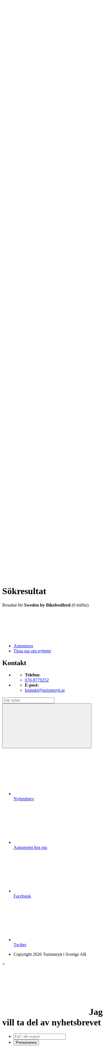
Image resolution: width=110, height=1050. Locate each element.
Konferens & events (42, 135)
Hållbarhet (34, 221)
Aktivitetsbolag (38, 115)
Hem (18, 104)
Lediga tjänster (38, 176)
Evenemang (35, 206)
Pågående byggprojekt (45, 237)
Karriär (20, 165)
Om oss (20, 34)
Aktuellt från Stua (40, 267)
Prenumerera (26, 1042)
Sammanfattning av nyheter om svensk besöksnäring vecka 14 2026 (59, 544)
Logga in (22, 384)
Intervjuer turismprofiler (46, 227)
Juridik (31, 298)
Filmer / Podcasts (40, 216)
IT (27, 293)
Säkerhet (32, 339)
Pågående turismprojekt (46, 242)
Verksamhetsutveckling (45, 354)
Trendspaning (37, 257)
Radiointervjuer (38, 247)
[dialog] (55, 1003)
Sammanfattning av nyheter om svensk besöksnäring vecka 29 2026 (59, 462)
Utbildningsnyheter (42, 186)
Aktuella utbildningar (44, 171)
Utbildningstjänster (41, 349)
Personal (32, 328)
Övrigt (30, 359)
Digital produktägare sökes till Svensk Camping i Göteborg (58, 534)
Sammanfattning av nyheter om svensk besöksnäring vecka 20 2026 (59, 513)
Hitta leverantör (27, 272)
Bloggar (32, 196)
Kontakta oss (25, 29)
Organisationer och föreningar (51, 333)
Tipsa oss (22, 19)
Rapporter (34, 252)
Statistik (32, 262)
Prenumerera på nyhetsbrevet (41, 563)
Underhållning (37, 344)
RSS (18, 556)
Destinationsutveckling (34, 160)
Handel (31, 130)
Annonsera (23, 24)
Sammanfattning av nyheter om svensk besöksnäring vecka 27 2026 (59, 493)
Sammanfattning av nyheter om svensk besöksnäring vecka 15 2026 (59, 524)
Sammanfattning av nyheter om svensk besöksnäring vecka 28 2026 (59, 483)
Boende (32, 120)
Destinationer (37, 125)
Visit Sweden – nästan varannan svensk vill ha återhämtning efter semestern (66, 412)
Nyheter (21, 109)
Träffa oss (22, 39)
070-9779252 (37, 680)
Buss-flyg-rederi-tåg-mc (46, 155)
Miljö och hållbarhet (43, 323)
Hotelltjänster (37, 288)
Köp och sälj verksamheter (48, 303)
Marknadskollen (28, 191)
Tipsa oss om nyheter (32, 650)
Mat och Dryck (38, 140)
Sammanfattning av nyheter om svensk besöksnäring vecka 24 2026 (59, 503)
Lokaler (32, 308)
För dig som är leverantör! (48, 364)
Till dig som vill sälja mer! (48, 369)
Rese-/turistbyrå (39, 145)
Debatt (31, 201)
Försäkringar (36, 283)
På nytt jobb (35, 181)
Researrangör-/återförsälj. (47, 150)
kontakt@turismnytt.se (45, 690)
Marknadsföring (39, 232)
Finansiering (36, 211)
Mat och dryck (38, 318)
